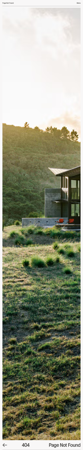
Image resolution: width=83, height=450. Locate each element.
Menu (79, 3)
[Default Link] (4, 445)
